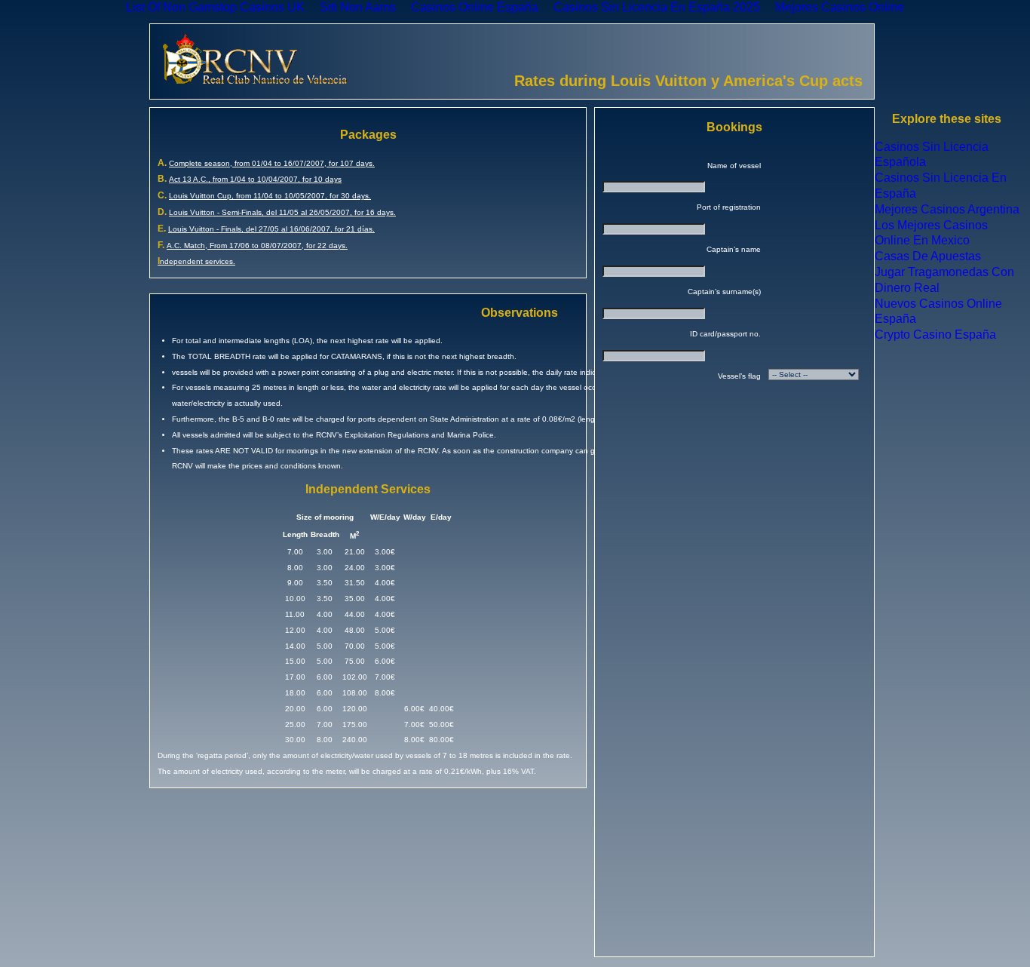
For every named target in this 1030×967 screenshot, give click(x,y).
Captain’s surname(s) (724, 291)
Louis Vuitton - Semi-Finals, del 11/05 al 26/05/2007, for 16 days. (282, 212)
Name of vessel (734, 165)
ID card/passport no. (725, 334)
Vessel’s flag (739, 376)
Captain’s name (734, 249)
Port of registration (729, 207)
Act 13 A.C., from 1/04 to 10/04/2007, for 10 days (255, 179)
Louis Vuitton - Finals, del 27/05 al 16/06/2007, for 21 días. (271, 229)
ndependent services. (196, 261)
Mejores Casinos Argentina (947, 209)
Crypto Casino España (935, 334)
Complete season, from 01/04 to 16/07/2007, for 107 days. (272, 163)
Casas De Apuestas (928, 256)
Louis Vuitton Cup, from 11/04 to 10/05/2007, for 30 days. (270, 196)
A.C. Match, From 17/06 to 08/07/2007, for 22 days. (257, 245)
